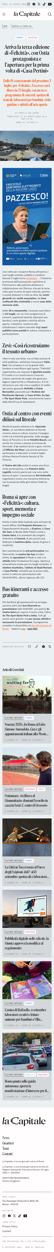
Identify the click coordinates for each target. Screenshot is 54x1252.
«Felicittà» (31, 278)
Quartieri (8, 1143)
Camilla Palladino (29, 113)
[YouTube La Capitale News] (50, 4)
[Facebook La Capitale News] (33, 4)
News (5, 1138)
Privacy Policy (9, 1226)
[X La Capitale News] (39, 4)
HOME (5, 26)
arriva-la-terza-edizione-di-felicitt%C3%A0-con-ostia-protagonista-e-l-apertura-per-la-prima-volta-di (22, 26)
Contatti (7, 1154)
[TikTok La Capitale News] (44, 4)
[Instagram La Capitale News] (28, 4)
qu (23, 628)
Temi (5, 1148)
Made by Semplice (34, 1247)
